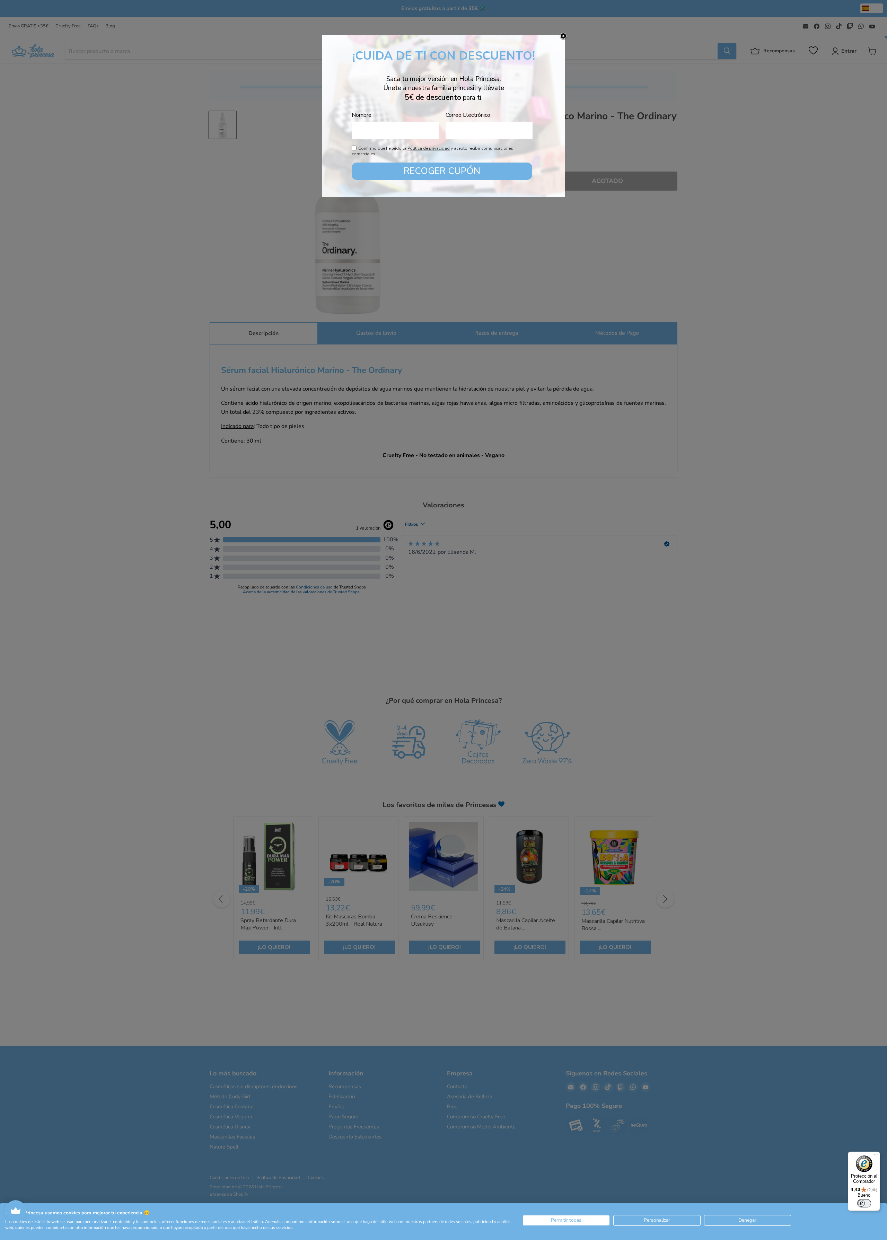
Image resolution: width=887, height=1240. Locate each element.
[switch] (864, 1203)
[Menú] (876, 1156)
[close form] (563, 36)
